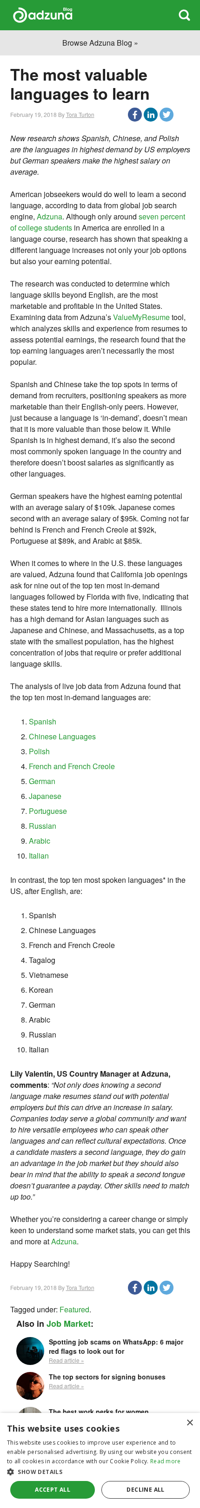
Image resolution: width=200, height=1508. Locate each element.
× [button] (189, 1422)
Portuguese (48, 810)
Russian (42, 825)
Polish (39, 751)
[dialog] (100, 1460)
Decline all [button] (145, 1490)
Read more (165, 1461)
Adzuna (49, 216)
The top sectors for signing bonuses (107, 1376)
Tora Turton (80, 114)
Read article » (66, 1360)
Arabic (39, 840)
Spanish (42, 721)
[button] (100, 1471)
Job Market (69, 1323)
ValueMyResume (141, 317)
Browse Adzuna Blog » (100, 42)
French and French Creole (72, 766)
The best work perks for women (99, 1411)
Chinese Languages (62, 736)
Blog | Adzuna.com (42, 15)
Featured (74, 1309)
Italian (39, 855)
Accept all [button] (52, 1490)
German (42, 781)
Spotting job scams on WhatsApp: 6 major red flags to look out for (116, 1346)
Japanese (45, 796)
